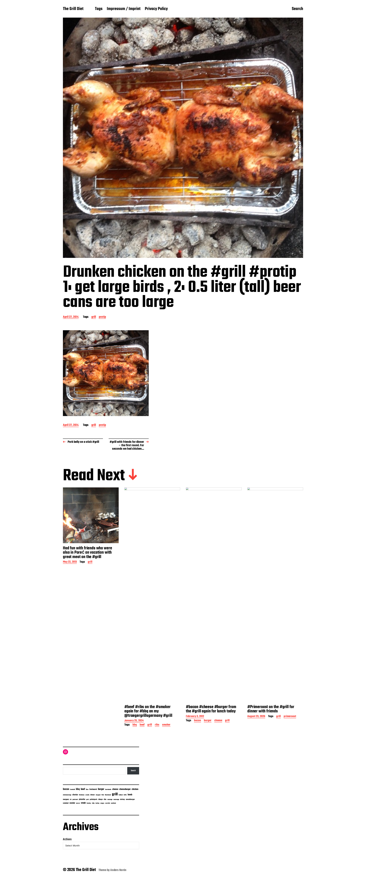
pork (87, 799)
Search (297, 9)
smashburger (130, 799)
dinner (92, 794)
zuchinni (113, 803)
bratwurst (93, 789)
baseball (72, 789)
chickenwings (67, 795)
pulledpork (93, 799)
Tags (99, 9)
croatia (87, 795)
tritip (93, 803)
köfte (125, 795)
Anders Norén (118, 870)
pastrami (75, 799)
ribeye (100, 799)
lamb (130, 795)
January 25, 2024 (134, 721)
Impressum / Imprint (124, 9)
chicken (135, 789)
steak (83, 803)
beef (142, 725)
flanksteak (108, 795)
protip (102, 317)
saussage (116, 799)
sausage (109, 799)
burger (207, 720)
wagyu (102, 803)
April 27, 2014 (71, 317)
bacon (197, 720)
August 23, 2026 (256, 716)
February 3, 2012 (195, 716)
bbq (135, 725)
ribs (157, 725)
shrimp (122, 799)
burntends (108, 789)
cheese (218, 720)
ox (70, 799)
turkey (97, 803)
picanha (82, 799)
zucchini (107, 803)
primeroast (290, 716)
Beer (87, 789)
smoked (65, 803)
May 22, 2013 (70, 562)
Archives (67, 839)
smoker (166, 725)
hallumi (121, 795)
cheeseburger (125, 789)
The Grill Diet (73, 9)
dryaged (98, 795)
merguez (66, 799)
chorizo (75, 794)
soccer (78, 803)
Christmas (81, 795)
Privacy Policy (156, 9)
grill (93, 317)
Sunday (89, 803)
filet (103, 795)
